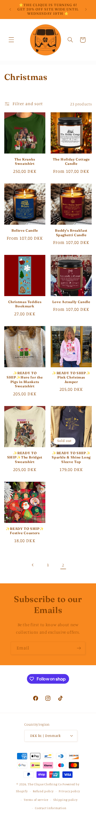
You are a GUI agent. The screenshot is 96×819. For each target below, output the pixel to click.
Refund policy (43, 791)
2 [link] (63, 565)
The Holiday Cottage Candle (71, 161)
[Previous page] (33, 565)
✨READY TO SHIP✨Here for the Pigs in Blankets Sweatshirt (25, 379)
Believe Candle (24, 230)
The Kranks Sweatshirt (24, 161)
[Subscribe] (79, 648)
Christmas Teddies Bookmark (25, 304)
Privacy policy (69, 791)
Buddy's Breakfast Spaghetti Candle (71, 232)
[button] (11, 40)
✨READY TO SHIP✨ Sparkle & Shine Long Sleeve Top (71, 457)
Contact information (50, 808)
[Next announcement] (86, 9)
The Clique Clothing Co (45, 784)
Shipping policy (65, 800)
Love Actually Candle (71, 302)
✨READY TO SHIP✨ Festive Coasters (25, 531)
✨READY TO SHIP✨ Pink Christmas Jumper (71, 377)
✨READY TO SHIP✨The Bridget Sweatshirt (24, 457)
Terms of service (36, 800)
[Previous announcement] (10, 9)
